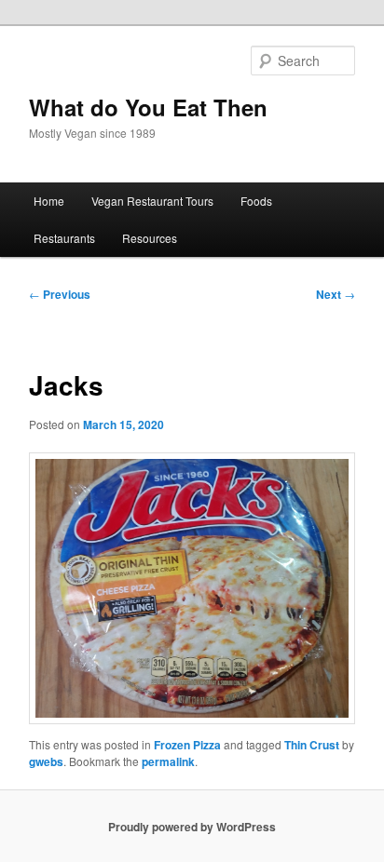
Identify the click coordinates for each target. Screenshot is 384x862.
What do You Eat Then (148, 107)
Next (335, 294)
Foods (256, 201)
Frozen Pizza (187, 744)
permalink (168, 761)
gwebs (46, 761)
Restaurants (64, 238)
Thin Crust (311, 744)
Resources (149, 238)
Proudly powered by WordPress (192, 826)
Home (49, 201)
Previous (59, 294)
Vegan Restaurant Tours (152, 201)
